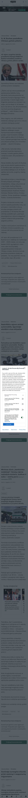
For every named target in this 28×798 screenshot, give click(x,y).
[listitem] (14, 395)
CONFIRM (8, 424)
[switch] (22, 399)
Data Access (14, 429)
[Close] (25, 368)
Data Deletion (5, 429)
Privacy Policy (22, 429)
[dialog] (14, 399)
